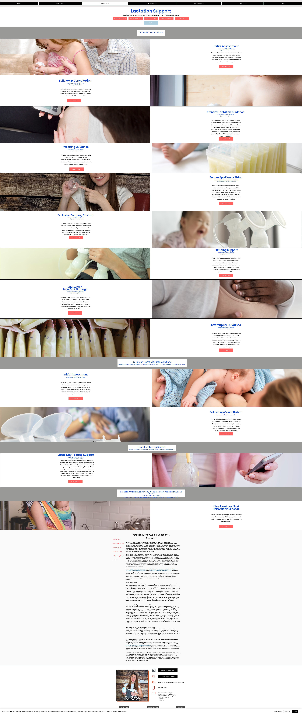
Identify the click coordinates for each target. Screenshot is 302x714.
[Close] (300, 711)
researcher (131, 569)
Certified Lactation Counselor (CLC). (160, 570)
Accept (295, 711)
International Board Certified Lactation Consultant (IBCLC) (153, 569)
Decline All (287, 711)
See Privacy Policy (122, 711)
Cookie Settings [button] (278, 711)
